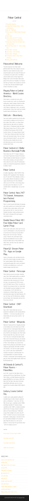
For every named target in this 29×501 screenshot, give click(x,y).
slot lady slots (4, 462)
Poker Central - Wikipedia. (12, 54)
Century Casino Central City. (12, 59)
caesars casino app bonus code (7, 460)
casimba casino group (5, 489)
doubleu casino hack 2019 (6, 481)
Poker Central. (9, 36)
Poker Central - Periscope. (12, 50)
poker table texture (5, 484)
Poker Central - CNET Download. (13, 52)
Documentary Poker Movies (9, 443)
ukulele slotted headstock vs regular (8, 486)
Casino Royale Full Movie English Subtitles (12, 433)
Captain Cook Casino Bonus (8, 447)
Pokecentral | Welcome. (11, 24)
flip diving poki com (5, 473)
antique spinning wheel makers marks (9, 492)
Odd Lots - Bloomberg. (11, 30)
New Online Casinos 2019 (8, 438)
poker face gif (4, 478)
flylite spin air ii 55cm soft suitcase (8, 465)
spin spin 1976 (4, 467)
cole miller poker (4, 476)
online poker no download (6, 470)
